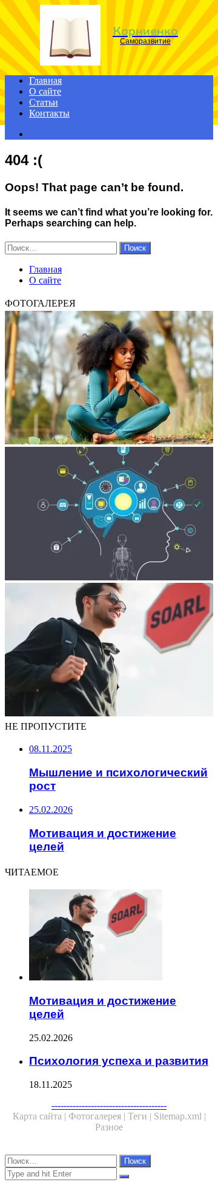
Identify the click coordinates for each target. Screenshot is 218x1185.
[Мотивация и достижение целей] (109, 651)
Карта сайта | (40, 1116)
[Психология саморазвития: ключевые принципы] (109, 515)
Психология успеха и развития (118, 1060)
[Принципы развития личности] (109, 379)
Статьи (43, 102)
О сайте (45, 91)
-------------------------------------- (109, 1105)
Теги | (141, 1116)
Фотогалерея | (98, 1116)
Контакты (49, 113)
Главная (45, 80)
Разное (109, 1127)
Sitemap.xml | (180, 1116)
